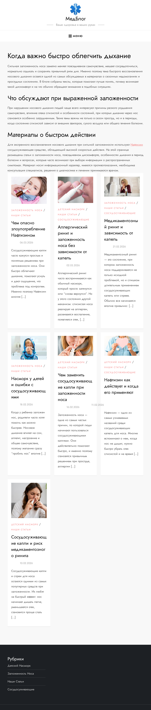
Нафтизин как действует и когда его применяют (121, 386)
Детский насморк (71, 209)
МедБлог (76, 18)
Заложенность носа (27, 210)
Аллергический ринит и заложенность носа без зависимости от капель (72, 242)
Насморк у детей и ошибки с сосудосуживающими (28, 387)
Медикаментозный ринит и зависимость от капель (121, 229)
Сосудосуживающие (73, 219)
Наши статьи (21, 215)
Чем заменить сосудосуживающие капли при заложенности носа (75, 387)
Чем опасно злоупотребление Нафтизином (28, 229)
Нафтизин (137, 144)
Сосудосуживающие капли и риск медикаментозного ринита (29, 546)
